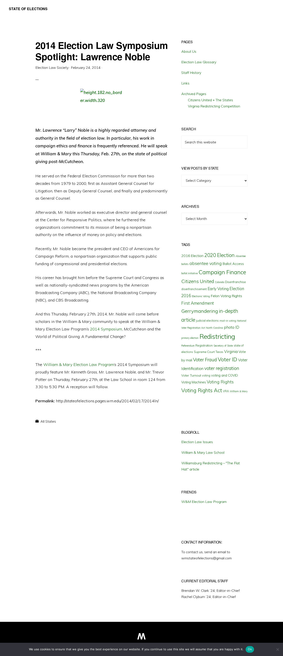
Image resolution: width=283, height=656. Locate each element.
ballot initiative (189, 273)
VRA (226, 391)
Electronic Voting (201, 296)
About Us (188, 51)
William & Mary (239, 391)
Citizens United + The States (210, 100)
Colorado (219, 282)
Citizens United (197, 281)
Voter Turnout (191, 375)
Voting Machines (193, 382)
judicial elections (207, 320)
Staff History (191, 72)
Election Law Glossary (198, 62)
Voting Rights (220, 381)
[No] (277, 649)
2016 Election (192, 255)
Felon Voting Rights (226, 296)
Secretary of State (223, 345)
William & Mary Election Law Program (78, 364)
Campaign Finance (222, 272)
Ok (250, 649)
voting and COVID (224, 375)
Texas (219, 352)
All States (48, 421)
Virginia (231, 351)
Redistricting (217, 336)
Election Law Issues (197, 442)
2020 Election (219, 255)
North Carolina (214, 327)
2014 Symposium (106, 329)
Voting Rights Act (201, 390)
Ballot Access (233, 264)
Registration (204, 345)
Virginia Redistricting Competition (214, 106)
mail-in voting (228, 320)
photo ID (231, 327)
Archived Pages (193, 94)
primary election (190, 337)
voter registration (221, 368)
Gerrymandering (199, 311)
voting (206, 375)
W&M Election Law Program (204, 501)
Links (185, 83)
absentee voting (205, 263)
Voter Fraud (205, 359)
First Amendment (197, 303)
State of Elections (28, 8)
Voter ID (227, 359)
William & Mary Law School (202, 452)
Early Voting (218, 288)
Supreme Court (204, 352)
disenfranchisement (194, 289)
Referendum (188, 345)
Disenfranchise (235, 282)
